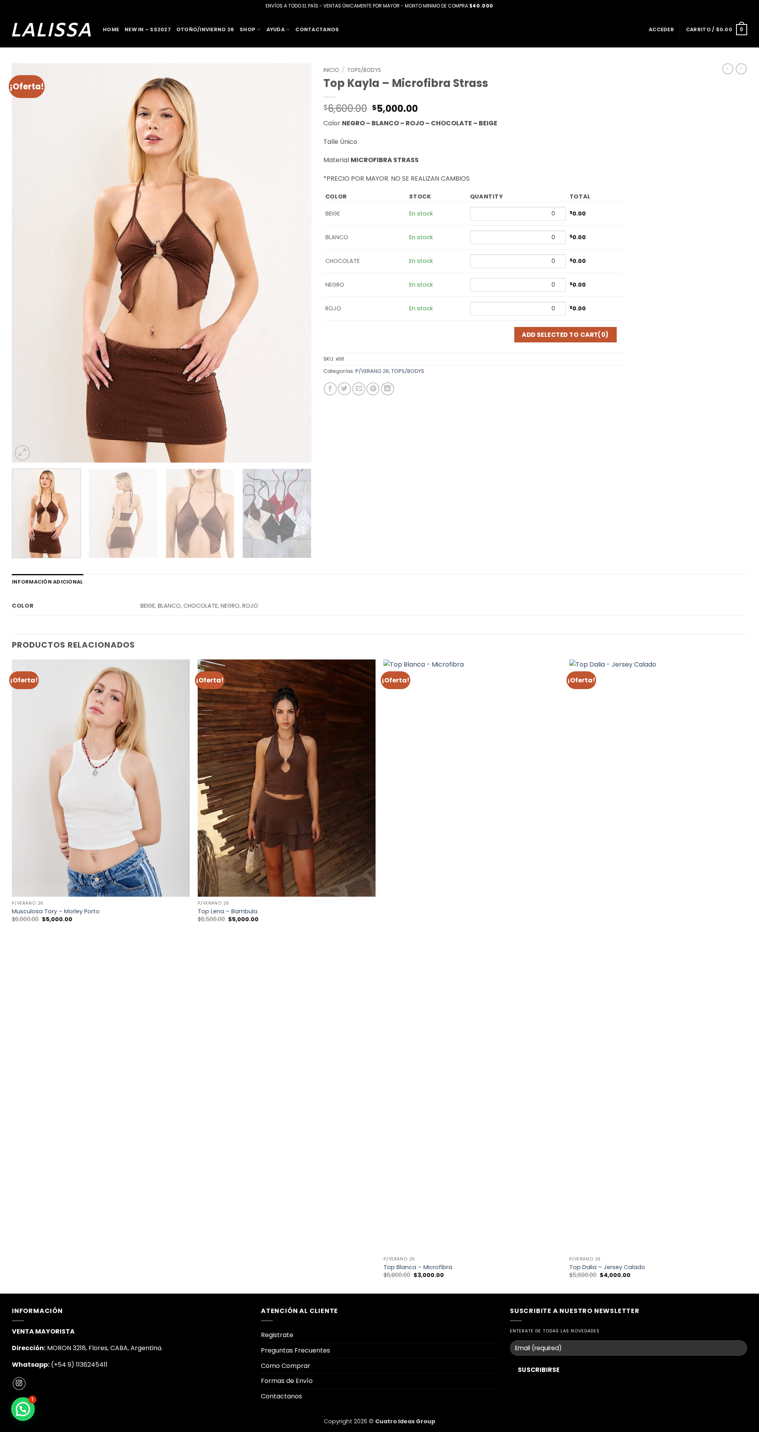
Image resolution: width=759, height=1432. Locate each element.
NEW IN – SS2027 (148, 29)
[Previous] (28, 263)
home (111, 29)
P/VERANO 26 (372, 371)
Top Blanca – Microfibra (417, 1267)
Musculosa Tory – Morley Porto (56, 911)
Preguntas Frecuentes (295, 1350)
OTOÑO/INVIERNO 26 (205, 29)
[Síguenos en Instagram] (19, 1383)
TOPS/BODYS (364, 70)
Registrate (277, 1334)
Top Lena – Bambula (227, 911)
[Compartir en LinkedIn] (387, 388)
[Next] (295, 263)
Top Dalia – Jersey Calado (607, 1267)
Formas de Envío (287, 1380)
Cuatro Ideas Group (405, 1421)
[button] (661, 30)
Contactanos (317, 29)
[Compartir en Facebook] (330, 388)
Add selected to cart (565, 335)
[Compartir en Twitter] (344, 388)
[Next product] (727, 68)
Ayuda (275, 29)
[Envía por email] (358, 388)
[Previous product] (741, 68)
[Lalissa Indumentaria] (51, 29)
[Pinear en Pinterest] (373, 388)
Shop (247, 29)
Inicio (331, 70)
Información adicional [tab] (47, 581)
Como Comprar (285, 1365)
